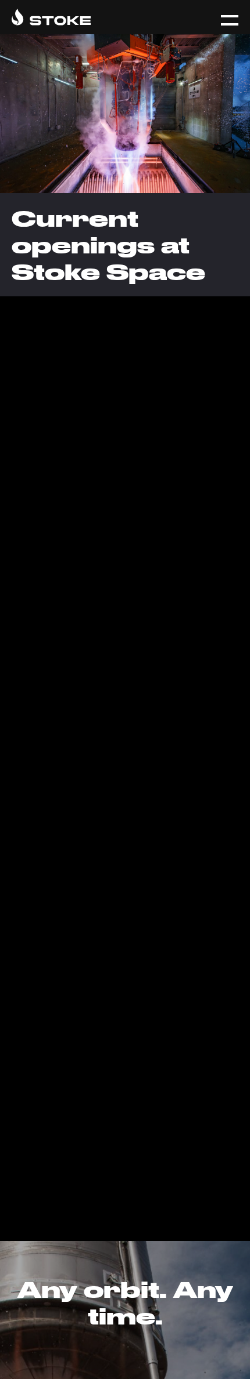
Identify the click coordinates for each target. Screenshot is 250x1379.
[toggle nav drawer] (229, 20)
